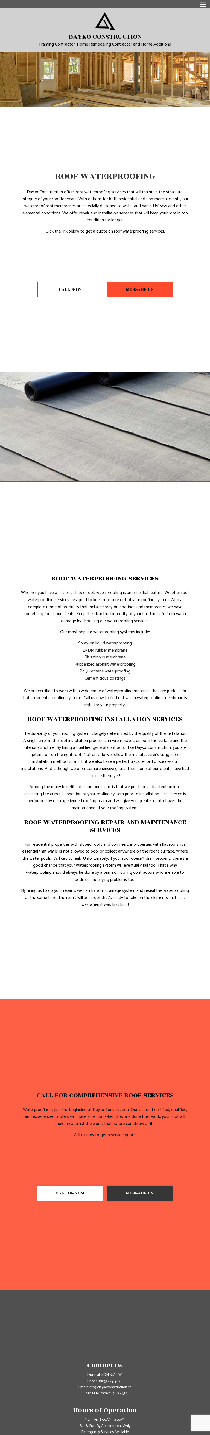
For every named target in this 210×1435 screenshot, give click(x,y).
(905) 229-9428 (110, 1381)
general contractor (110, 747)
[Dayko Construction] (105, 21)
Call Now (70, 289)
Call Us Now (70, 1193)
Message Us (140, 289)
